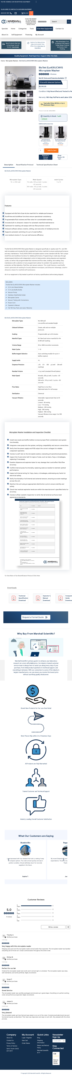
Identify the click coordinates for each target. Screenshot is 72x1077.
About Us (5, 35)
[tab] (9, 165)
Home (13, 29)
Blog (38, 1038)
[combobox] (60, 22)
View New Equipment (44, 29)
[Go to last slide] (8, 859)
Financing (28, 35)
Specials (5, 29)
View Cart (25, 1040)
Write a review (53, 927)
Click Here (36, 576)
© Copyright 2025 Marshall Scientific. (31, 1073)
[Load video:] (36, 647)
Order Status (26, 1043)
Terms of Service (12, 1046)
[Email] (15, 13)
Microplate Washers (12, 61)
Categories (22, 29)
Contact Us (60, 29)
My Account (39, 35)
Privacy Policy (11, 1043)
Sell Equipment (16, 35)
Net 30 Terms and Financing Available (51, 78)
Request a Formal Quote (45, 157)
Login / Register (27, 1038)
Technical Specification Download (23, 598)
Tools (32, 29)
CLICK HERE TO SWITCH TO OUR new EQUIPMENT (16, 9)
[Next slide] (63, 859)
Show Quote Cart (60, 157)
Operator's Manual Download (47, 598)
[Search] (69, 22)
